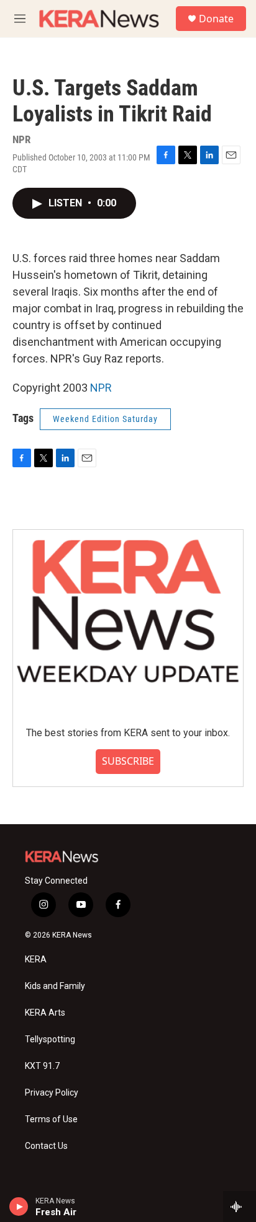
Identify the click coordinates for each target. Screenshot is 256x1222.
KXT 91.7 (42, 1066)
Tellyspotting (50, 1039)
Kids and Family (55, 986)
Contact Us (46, 1146)
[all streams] (239, 1206)
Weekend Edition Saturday (105, 419)
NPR (101, 387)
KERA (36, 959)
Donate (216, 18)
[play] (19, 1206)
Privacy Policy (51, 1092)
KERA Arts (45, 1013)
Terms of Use (51, 1119)
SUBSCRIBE (128, 761)
